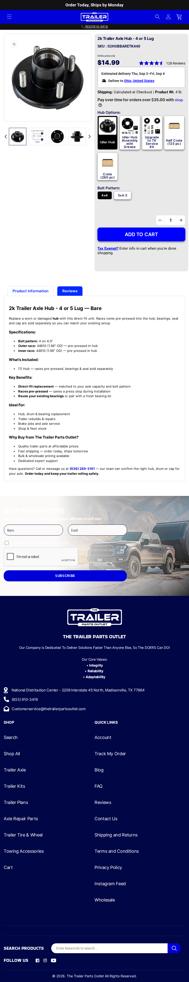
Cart (8, 867)
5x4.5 (122, 195)
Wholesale (104, 900)
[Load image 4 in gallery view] (57, 136)
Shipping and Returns (116, 835)
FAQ (98, 786)
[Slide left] (6, 137)
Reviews (102, 802)
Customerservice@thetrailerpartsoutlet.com (49, 708)
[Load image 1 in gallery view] (17, 136)
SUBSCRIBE (65, 576)
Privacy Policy (108, 867)
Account (102, 737)
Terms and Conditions (116, 851)
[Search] (174, 948)
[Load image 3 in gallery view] (37, 136)
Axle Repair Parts (21, 819)
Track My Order (110, 754)
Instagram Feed (110, 884)
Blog (99, 770)
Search (11, 737)
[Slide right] (90, 137)
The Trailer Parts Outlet (85, 976)
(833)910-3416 (96, 26)
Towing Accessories (24, 851)
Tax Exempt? (107, 248)
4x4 (104, 195)
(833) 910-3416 (25, 699)
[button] (9, 16)
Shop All (12, 754)
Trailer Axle (15, 770)
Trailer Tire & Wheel (23, 835)
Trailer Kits (14, 786)
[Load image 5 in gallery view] (77, 136)
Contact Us (105, 819)
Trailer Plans (16, 802)
